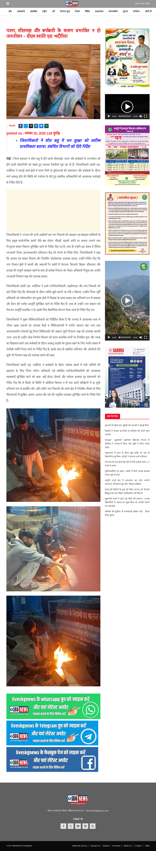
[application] (127, 106)
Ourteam (116, 846)
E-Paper (138, 846)
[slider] (125, 116)
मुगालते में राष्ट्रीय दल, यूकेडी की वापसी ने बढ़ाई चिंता (127, 425)
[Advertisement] (53, 211)
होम (10, 11)
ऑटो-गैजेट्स (150, 11)
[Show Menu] (7, 4)
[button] (127, 107)
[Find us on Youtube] (78, 826)
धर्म (53, 11)
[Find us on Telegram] (85, 826)
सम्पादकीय (113, 11)
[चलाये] (108, 116)
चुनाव (125, 11)
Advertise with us (79, 846)
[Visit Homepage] (72, 4)
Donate (106, 846)
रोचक (77, 11)
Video (147, 846)
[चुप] (140, 116)
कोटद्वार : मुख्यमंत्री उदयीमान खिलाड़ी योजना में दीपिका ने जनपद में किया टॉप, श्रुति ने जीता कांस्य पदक (127, 444)
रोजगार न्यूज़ (65, 11)
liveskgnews (27, 846)
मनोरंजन (136, 11)
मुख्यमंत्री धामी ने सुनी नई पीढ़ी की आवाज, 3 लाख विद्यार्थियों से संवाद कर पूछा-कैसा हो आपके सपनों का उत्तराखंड (127, 502)
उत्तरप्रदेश (33, 11)
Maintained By (17, 846)
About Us (127, 846)
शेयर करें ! (12, 126)
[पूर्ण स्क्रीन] (145, 116)
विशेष (87, 11)
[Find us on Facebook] (63, 826)
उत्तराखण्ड (21, 11)
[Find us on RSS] (93, 826)
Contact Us (94, 846)
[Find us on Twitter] (71, 826)
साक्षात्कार (99, 11)
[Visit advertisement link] (78, 24)
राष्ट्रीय (44, 11)
